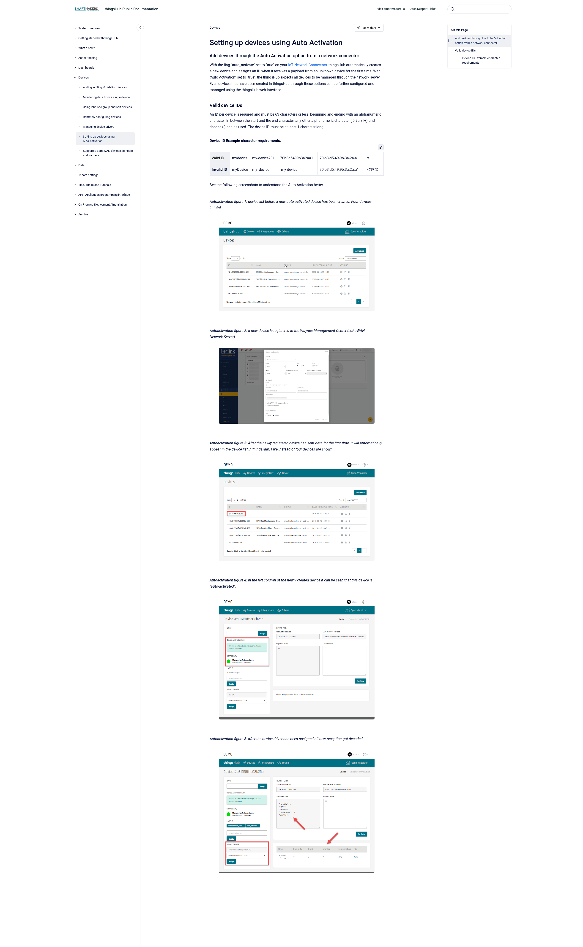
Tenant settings (88, 175)
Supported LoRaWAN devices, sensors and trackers (108, 153)
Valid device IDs (465, 50)
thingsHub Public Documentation (131, 9)
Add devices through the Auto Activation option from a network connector (480, 41)
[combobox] (479, 9)
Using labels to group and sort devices (107, 107)
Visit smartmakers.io (391, 9)
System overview (89, 28)
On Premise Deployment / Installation (102, 204)
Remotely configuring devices (102, 117)
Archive (83, 214)
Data (81, 165)
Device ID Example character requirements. (481, 60)
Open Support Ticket (423, 9)
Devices (83, 77)
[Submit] (452, 9)
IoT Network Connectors (307, 65)
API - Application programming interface (104, 194)
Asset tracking (87, 58)
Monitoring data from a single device (106, 97)
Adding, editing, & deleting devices (105, 87)
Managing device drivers (98, 126)
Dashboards (86, 67)
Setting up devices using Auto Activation (99, 139)
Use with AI (368, 28)
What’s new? (86, 48)
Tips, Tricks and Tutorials (94, 185)
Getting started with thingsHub (98, 38)
